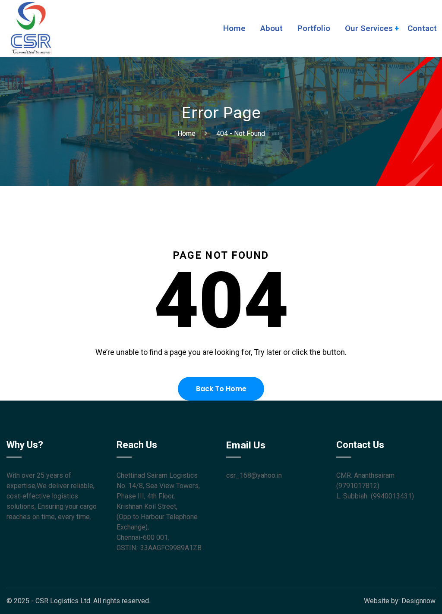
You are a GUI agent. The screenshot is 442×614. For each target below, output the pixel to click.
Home (234, 28)
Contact (422, 28)
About (271, 28)
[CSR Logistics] (31, 28)
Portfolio (313, 28)
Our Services (369, 28)
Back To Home (221, 389)
